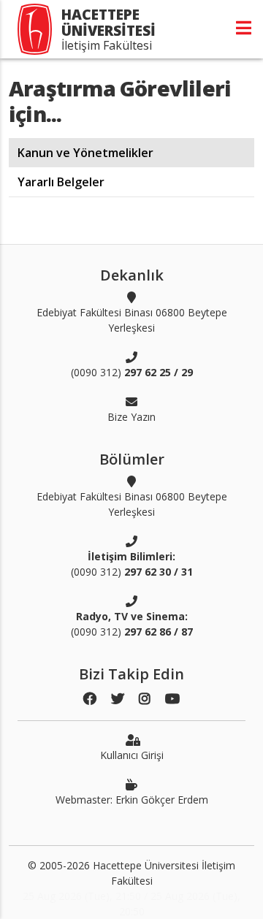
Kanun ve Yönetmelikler (85, 153)
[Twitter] (117, 699)
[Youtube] (172, 699)
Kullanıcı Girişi (132, 755)
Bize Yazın (131, 417)
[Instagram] (144, 699)
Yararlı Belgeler (61, 182)
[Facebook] (89, 699)
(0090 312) (132, 372)
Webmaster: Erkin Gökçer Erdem (132, 799)
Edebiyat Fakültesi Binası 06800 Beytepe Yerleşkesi (132, 320)
